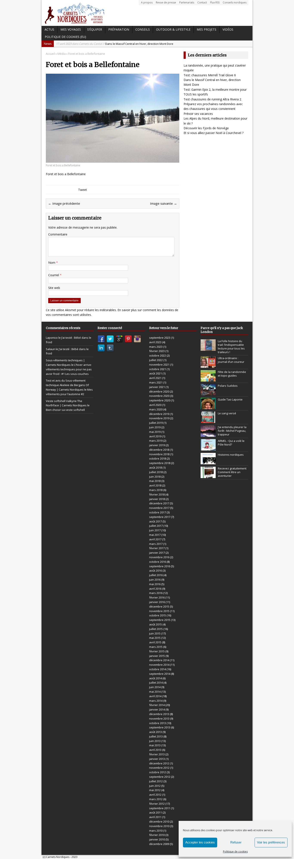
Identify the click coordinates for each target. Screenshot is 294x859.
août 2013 (155, 732)
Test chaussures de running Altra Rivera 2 (212, 99)
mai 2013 (155, 745)
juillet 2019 (156, 423)
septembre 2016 (159, 566)
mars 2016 (155, 593)
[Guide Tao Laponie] (208, 407)
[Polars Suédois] (208, 393)
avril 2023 (155, 342)
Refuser (235, 842)
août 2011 (155, 812)
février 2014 (157, 705)
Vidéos (228, 29)
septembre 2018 (159, 463)
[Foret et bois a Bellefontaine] (112, 160)
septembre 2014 (159, 674)
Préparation (118, 29)
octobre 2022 (157, 355)
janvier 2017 (157, 553)
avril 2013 (155, 750)
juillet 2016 (156, 575)
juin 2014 (155, 687)
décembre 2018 (159, 450)
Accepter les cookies (200, 842)
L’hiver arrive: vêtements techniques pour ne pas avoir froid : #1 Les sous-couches (69, 369)
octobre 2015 (157, 615)
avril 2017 (155, 539)
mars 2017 (155, 544)
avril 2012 (155, 795)
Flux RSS (215, 2)
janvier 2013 (157, 759)
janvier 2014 (157, 709)
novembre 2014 (159, 665)
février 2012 (157, 804)
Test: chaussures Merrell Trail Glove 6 (210, 75)
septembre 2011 (159, 808)
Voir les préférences (271, 842)
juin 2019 (155, 427)
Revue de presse (166, 2)
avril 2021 (155, 378)
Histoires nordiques (231, 455)
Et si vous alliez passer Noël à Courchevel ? (213, 133)
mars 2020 (155, 409)
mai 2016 (155, 584)
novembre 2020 (159, 396)
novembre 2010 (159, 826)
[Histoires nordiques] (208, 462)
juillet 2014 (156, 682)
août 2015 (155, 624)
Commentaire (57, 234)
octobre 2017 (157, 512)
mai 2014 (155, 692)
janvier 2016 (157, 602)
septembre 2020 (159, 400)
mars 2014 (155, 701)
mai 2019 (155, 432)
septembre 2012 (159, 777)
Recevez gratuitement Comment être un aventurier (232, 472)
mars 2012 (155, 799)
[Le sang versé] (208, 420)
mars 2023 (155, 347)
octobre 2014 (157, 669)
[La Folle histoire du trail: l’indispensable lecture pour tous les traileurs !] (208, 348)
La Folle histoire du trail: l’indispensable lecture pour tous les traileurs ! (231, 346)
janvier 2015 (157, 656)
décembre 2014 (159, 660)
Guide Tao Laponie (230, 399)
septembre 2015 (159, 620)
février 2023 (157, 351)
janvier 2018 (157, 499)
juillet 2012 (156, 781)
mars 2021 (155, 382)
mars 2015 (155, 647)
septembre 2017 (159, 517)
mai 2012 (155, 790)
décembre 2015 (159, 606)
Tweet (82, 190)
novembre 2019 (159, 418)
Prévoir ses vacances (198, 114)
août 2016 (155, 570)
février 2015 (157, 651)
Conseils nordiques (234, 2)
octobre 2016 (157, 562)
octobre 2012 (157, 772)
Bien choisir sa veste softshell (65, 410)
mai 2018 (155, 481)
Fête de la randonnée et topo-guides (232, 373)
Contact (202, 2)
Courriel (54, 275)
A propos (147, 2)
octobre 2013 (157, 723)
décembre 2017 (159, 503)
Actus (49, 29)
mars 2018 (155, 490)
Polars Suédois (228, 386)
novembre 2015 (159, 611)
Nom (52, 262)
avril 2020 (155, 405)
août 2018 (155, 467)
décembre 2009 (159, 844)
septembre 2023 (159, 338)
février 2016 (157, 597)
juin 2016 (155, 580)
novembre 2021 (159, 364)
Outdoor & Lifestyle (173, 29)
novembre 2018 (159, 454)
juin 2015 (155, 633)
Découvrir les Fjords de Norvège (206, 128)
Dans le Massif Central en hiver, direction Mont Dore (114, 44)
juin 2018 (155, 477)
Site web (54, 288)
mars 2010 (155, 830)
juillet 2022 (156, 360)
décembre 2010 (159, 821)
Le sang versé (227, 413)
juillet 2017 (156, 526)
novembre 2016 (159, 557)
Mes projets (206, 29)
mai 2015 (155, 638)
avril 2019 (155, 436)
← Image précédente (64, 203)
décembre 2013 (159, 714)
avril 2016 (155, 589)
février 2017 (157, 548)
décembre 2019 (159, 414)
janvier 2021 (157, 387)
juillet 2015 (156, 629)
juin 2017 (155, 530)
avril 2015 (155, 642)
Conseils (142, 29)
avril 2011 (155, 817)
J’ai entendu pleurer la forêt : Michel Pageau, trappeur (232, 430)
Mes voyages (70, 29)
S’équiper (94, 29)
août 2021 (155, 373)
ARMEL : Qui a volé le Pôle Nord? (231, 442)
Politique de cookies (235, 851)
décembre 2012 (159, 763)
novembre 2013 (159, 718)
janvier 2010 (157, 839)
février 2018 (157, 494)
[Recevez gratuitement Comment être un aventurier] (208, 476)
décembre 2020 (159, 391)
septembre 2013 (159, 727)
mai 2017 (155, 535)
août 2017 (155, 521)
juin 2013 (155, 741)
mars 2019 (155, 441)
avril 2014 (155, 696)
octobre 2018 (157, 458)
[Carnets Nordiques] (147, 13)
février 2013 (157, 754)
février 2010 (157, 835)
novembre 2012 (159, 768)
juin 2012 (155, 786)
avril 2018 (155, 485)
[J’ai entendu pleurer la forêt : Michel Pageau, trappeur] (208, 434)
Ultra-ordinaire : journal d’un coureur (231, 360)
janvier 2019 (157, 445)
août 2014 (155, 678)
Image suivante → (163, 203)
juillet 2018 (156, 472)
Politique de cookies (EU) (65, 37)
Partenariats (186, 2)
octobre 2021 (157, 369)
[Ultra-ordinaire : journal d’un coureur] (208, 365)
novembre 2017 (159, 508)
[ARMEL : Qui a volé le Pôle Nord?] (208, 448)
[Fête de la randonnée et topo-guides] (208, 379)
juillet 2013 (156, 736)
